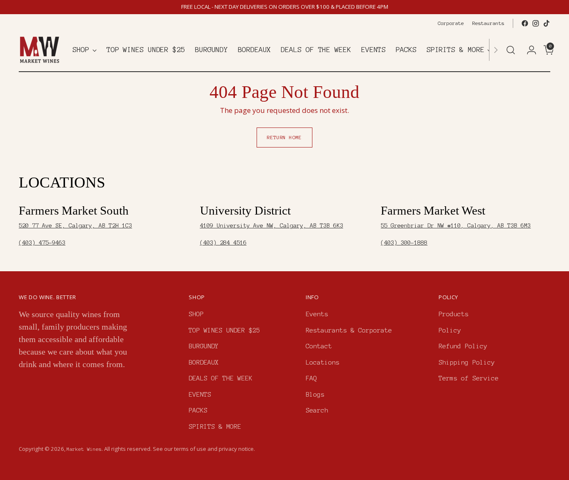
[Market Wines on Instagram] (535, 23)
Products (454, 314)
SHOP (196, 314)
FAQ (311, 378)
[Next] (495, 50)
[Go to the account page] (528, 50)
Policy (450, 330)
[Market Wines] (39, 50)
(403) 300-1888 (404, 243)
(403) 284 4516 (223, 243)
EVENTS (200, 394)
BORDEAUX (204, 362)
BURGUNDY (204, 346)
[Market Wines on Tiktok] (546, 23)
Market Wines (84, 449)
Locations (322, 362)
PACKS (198, 410)
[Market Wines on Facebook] (525, 23)
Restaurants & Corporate (349, 330)
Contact (319, 346)
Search (317, 410)
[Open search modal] (510, 50)
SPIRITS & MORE (215, 426)
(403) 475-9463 (42, 243)
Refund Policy (463, 346)
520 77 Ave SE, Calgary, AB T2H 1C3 (75, 225)
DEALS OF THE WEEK (220, 378)
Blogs (315, 394)
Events (317, 314)
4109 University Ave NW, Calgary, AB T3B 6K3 (271, 225)
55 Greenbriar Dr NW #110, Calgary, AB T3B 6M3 (456, 225)
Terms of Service (469, 378)
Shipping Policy (467, 362)
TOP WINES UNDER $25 (224, 330)
